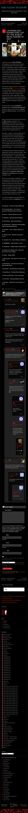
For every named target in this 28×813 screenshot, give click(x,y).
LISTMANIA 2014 (6, 660)
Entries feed (5, 624)
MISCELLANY (6, 683)
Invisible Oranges (7, 777)
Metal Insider (6, 784)
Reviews (5, 724)
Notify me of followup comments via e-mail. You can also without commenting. (13, 564)
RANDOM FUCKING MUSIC (9, 722)
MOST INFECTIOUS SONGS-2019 (10, 703)
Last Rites (5, 780)
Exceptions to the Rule (8, 644)
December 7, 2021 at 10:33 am (11, 350)
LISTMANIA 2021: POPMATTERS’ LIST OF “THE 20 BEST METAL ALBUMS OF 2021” (15, 35)
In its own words (17, 88)
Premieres (5, 721)
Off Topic (5, 717)
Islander (11, 380)
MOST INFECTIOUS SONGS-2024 (10, 712)
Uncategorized (6, 743)
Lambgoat (5, 779)
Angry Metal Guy (6, 759)
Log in (4, 622)
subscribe (19, 563)
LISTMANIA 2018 (6, 667)
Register (5, 621)
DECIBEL (5, 770)
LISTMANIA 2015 (6, 662)
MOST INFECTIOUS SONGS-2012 (10, 691)
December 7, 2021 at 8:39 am (11, 300)
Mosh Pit (5, 684)
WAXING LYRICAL (7, 745)
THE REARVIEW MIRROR (8, 740)
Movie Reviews (6, 716)
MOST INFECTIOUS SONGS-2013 (10, 693)
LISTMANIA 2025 (6, 679)
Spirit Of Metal (6, 789)
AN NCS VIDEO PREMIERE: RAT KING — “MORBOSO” (8, 24)
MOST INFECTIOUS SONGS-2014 (10, 695)
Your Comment (8, 510)
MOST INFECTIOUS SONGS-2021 (10, 707)
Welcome (5, 747)
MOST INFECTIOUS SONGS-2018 (10, 702)
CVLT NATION (6, 766)
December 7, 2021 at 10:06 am (11, 312)
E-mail (7, 542)
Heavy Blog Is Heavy (7, 775)
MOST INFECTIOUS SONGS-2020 (10, 705)
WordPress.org (6, 628)
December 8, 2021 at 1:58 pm (11, 461)
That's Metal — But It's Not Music (10, 736)
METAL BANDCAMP (7, 782)
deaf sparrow (6, 768)
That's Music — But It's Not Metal (10, 738)
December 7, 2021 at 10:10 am (11, 330)
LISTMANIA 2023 (6, 676)
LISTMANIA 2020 (6, 670)
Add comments (22, 41)
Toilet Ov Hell (6, 794)
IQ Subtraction (6, 653)
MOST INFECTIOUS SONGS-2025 (10, 714)
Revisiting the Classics (8, 728)
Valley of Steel (6, 799)
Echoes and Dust (7, 772)
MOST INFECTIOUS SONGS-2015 (10, 696)
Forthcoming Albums (7, 648)
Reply (23, 307)
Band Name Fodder (7, 637)
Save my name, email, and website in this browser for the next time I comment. (13, 559)
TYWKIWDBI (6, 798)
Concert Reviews (6, 643)
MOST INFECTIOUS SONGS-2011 (10, 690)
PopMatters (24, 290)
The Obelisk (5, 791)
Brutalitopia (5, 765)
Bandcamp (5, 761)
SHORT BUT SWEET (7, 731)
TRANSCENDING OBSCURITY (10, 796)
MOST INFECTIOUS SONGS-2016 (10, 698)
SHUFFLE (5, 733)
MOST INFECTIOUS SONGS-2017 (10, 700)
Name (7, 535)
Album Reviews (6, 636)
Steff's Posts (5, 735)
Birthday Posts (6, 639)
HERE (24, 199)
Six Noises (5, 787)
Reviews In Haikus (7, 726)
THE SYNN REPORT (7, 742)
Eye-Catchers (6, 646)
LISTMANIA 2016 (6, 663)
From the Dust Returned (8, 773)
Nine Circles (6, 785)
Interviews (5, 651)
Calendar (5, 641)
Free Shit (5, 650)
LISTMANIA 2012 (6, 656)
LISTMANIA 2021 (11, 41)
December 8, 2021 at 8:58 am (19, 446)
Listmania (5, 655)
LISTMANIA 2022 (6, 674)
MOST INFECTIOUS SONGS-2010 (10, 688)
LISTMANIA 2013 (6, 658)
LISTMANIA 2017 (6, 665)
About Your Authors (7, 634)
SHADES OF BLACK (7, 729)
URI (8, 550)
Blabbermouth (6, 763)
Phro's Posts (5, 719)
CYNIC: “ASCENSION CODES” (22, 24)
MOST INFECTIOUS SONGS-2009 (10, 686)
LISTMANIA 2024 (6, 677)
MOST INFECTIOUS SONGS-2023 (10, 710)
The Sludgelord (6, 792)
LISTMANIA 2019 (6, 669)
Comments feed (6, 626)
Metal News (5, 681)
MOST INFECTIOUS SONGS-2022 (10, 709)
